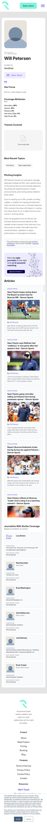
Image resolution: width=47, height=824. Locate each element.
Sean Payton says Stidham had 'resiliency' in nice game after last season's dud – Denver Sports (22, 346)
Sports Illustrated (11, 625)
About (23, 738)
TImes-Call (20, 548)
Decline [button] (28, 819)
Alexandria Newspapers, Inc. (14, 600)
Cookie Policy (23, 774)
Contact (23, 778)
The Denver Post (11, 548)
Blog (23, 754)
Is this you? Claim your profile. (12, 53)
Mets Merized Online (12, 652)
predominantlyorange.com (24, 650)
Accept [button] (18, 819)
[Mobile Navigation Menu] (42, 5)
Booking (23, 750)
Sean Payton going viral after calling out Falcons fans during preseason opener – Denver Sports (22, 397)
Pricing (23, 746)
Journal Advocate (29, 548)
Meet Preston (23, 742)
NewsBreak (8, 68)
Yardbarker (20, 625)
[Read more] (23, 310)
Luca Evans (20, 536)
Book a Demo (28, 6)
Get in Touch (16, 75)
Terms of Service (23, 766)
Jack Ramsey (21, 638)
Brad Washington (23, 588)
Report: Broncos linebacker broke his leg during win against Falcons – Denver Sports (23, 450)
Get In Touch (23, 789)
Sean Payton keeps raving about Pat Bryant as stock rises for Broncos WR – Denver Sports (22, 295)
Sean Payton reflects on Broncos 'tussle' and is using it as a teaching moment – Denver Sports (23, 501)
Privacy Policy (23, 770)
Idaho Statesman (21, 550)
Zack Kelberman (23, 613)
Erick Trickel (21, 665)
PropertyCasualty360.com (26, 652)
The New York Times (12, 575)
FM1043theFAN (12, 289)
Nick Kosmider (22, 563)
